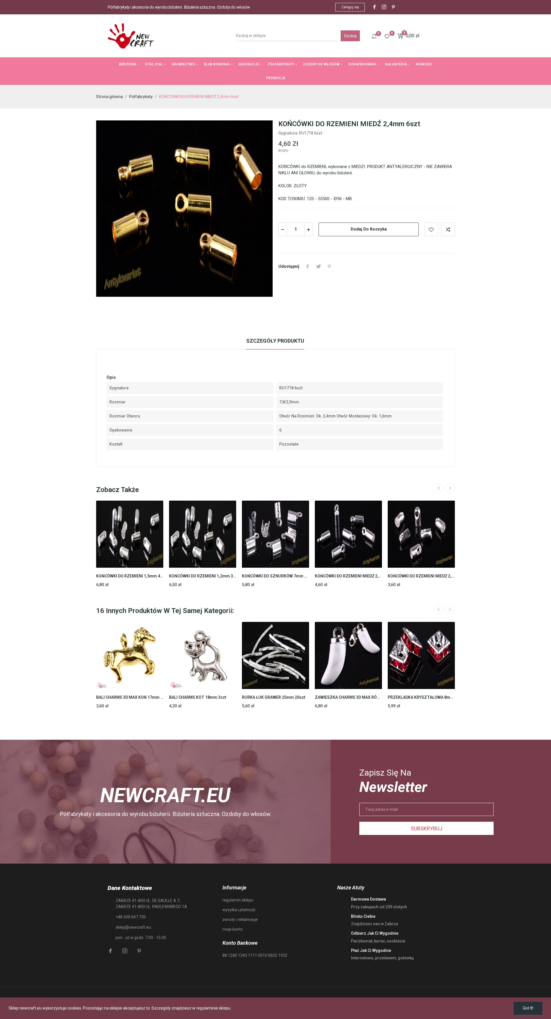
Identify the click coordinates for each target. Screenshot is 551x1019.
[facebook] (374, 7)
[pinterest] (393, 7)
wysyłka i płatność (238, 909)
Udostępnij (307, 266)
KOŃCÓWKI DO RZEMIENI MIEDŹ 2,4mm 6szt (348, 576)
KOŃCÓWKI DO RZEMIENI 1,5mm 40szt (129, 576)
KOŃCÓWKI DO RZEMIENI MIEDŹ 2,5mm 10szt (421, 576)
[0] (374, 36)
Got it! (528, 1008)
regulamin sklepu (237, 900)
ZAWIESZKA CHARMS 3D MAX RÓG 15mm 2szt (348, 697)
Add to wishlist (431, 229)
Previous (438, 488)
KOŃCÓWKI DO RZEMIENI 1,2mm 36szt (202, 576)
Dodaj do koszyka (369, 229)
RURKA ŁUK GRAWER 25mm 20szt (273, 697)
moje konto (232, 929)
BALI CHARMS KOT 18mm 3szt (197, 697)
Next (450, 488)
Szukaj (350, 36)
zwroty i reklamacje (240, 919)
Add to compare (448, 229)
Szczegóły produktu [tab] (275, 341)
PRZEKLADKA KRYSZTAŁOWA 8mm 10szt (421, 697)
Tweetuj (318, 266)
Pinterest (329, 266)
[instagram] (384, 7)
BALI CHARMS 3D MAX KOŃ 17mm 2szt (129, 697)
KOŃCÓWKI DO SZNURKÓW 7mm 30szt (275, 576)
